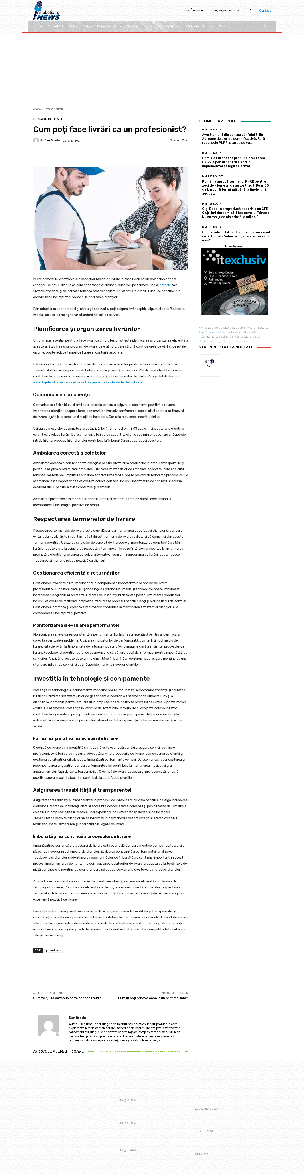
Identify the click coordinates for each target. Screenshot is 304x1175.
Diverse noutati (53, 109)
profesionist (53, 950)
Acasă (37, 109)
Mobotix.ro (160, 1168)
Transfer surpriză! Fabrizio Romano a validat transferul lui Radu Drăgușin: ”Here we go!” (202, 1144)
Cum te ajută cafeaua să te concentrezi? (67, 998)
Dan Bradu (52, 140)
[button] (265, 26)
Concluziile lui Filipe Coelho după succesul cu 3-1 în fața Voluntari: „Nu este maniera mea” (236, 236)
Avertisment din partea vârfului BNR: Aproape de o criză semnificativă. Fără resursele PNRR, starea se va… (58, 1047)
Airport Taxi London (212, 332)
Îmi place (209, 358)
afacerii (165, 285)
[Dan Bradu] (36, 140)
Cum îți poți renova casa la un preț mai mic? (153, 998)
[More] (153, 155)
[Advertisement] (152, 68)
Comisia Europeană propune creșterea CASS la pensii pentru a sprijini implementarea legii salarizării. (110, 1047)
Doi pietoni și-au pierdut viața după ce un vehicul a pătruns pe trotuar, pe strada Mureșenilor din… (204, 1121)
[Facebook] (250, 10)
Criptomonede (208, 341)
